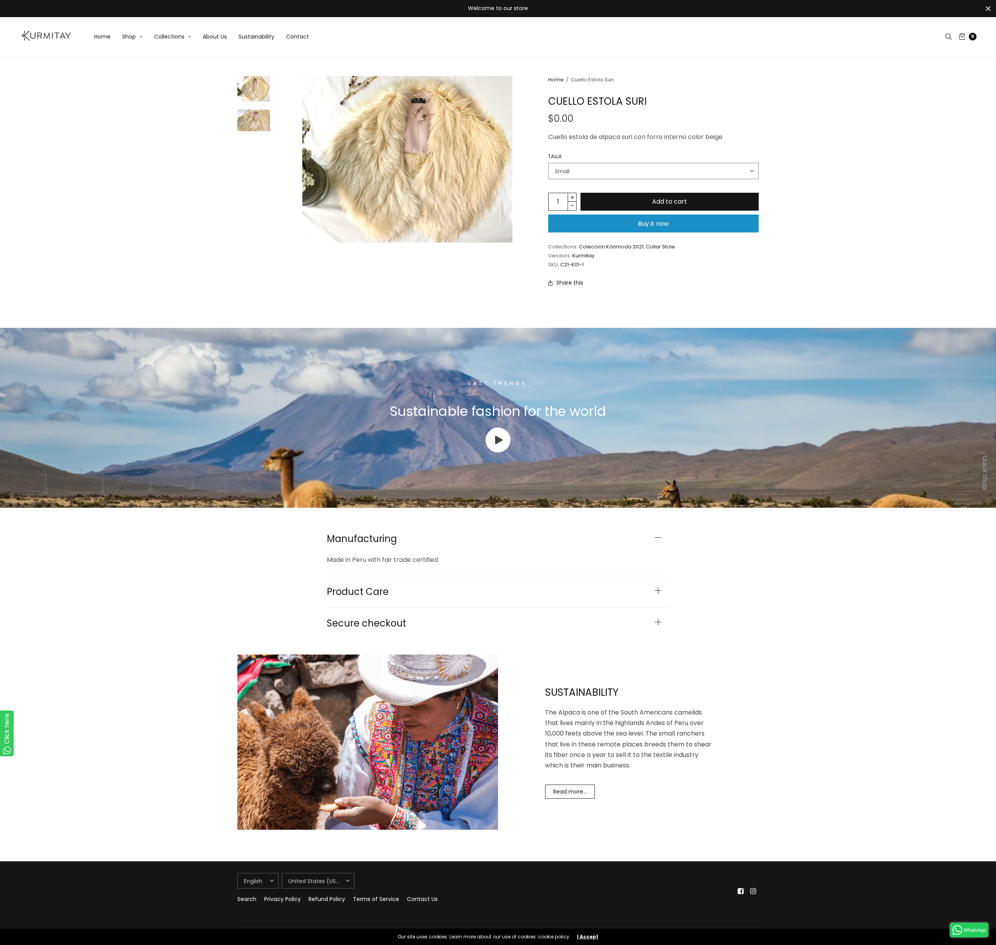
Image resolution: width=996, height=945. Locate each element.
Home (102, 36)
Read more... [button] (570, 791)
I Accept (587, 936)
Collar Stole (660, 246)
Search (246, 899)
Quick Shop (984, 473)
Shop (129, 36)
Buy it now (653, 223)
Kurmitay (583, 255)
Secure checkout (366, 623)
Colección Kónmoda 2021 (611, 246)
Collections (169, 36)
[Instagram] (753, 891)
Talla (555, 156)
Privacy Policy (282, 899)
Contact (297, 36)
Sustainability (256, 36)
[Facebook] (740, 891)
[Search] (948, 37)
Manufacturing (362, 539)
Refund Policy (327, 899)
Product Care (358, 592)
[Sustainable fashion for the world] (498, 450)
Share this (569, 283)
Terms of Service (376, 899)
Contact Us (422, 899)
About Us (215, 36)
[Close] (988, 8)
